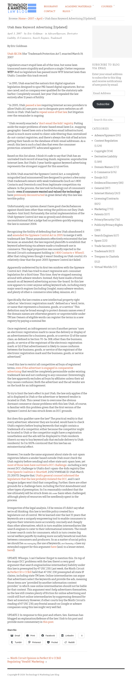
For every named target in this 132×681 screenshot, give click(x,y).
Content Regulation (106, 140)
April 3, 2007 (14, 33)
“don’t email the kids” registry (55, 123)
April (39, 18)
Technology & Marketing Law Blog (42, 674)
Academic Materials (78, 6)
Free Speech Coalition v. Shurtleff (27, 472)
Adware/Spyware (57, 33)
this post (48, 621)
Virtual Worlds (103, 267)
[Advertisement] (112, 42)
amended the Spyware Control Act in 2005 (38, 235)
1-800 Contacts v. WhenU (69, 252)
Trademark (56, 37)
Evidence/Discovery (106, 182)
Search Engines (41, 37)
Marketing (100, 209)
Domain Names (103, 167)
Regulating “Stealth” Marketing (25, 661)
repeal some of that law (53, 112)
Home (22, 18)
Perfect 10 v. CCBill (21, 572)
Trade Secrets (102, 246)
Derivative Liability (105, 156)
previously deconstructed (29, 195)
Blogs (66, 11)
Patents (99, 214)
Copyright (100, 151)
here (54, 546)
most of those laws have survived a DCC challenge (36, 465)
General (99, 188)
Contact (49, 11)
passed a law (33, 105)
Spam (97, 240)
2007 (31, 18)
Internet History (104, 193)
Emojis (98, 177)
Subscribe (103, 104)
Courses (106, 6)
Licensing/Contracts (106, 198)
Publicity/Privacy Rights (108, 224)
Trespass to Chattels (106, 256)
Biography (51, 6)
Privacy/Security (104, 219)
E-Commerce (24, 37)
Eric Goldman (35, 33)
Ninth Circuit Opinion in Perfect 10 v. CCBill (35, 658)
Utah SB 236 (14, 53)
